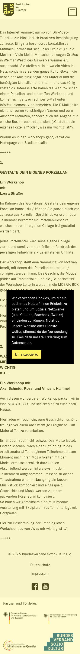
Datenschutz (21, 343)
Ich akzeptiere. (26, 354)
